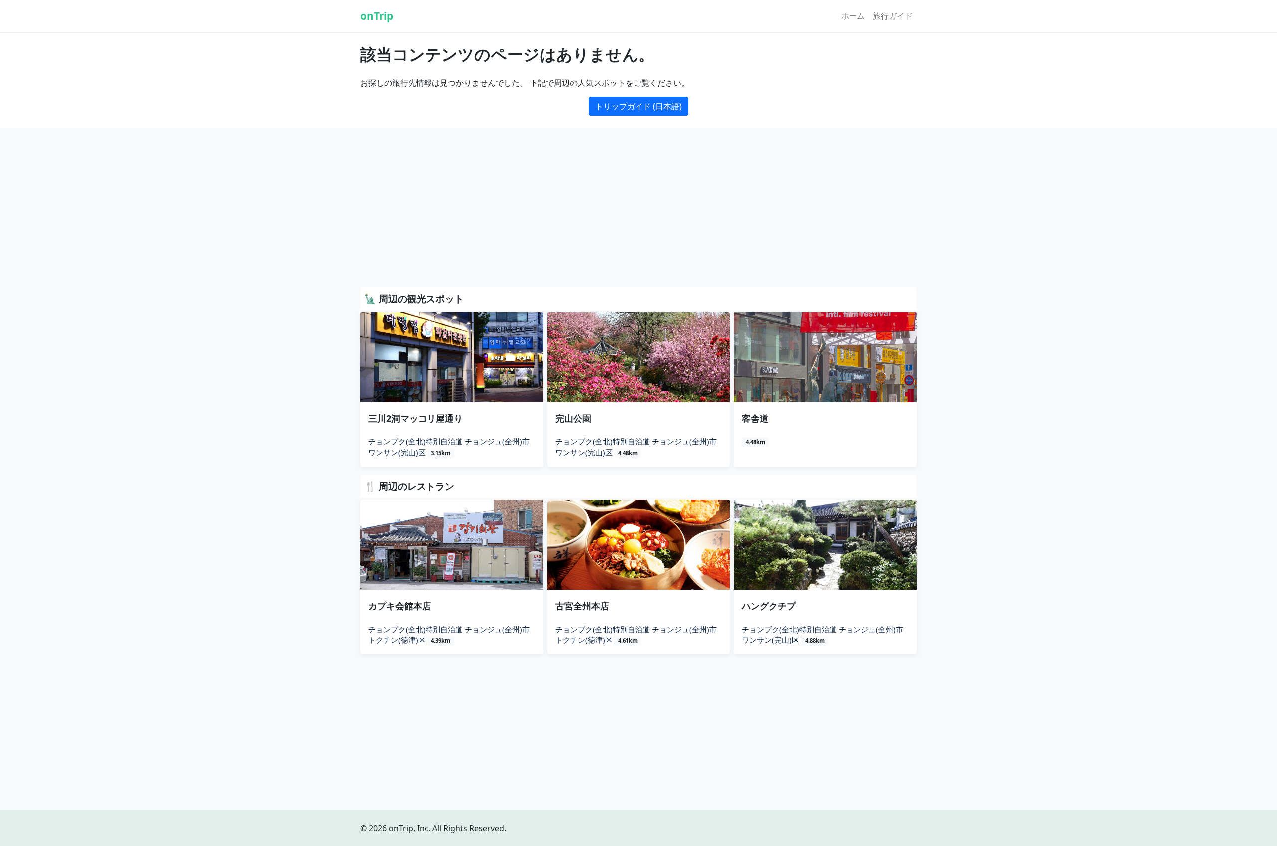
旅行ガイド (893, 15)
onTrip (376, 16)
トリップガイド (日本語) (638, 106)
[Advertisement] (638, 209)
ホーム (853, 15)
